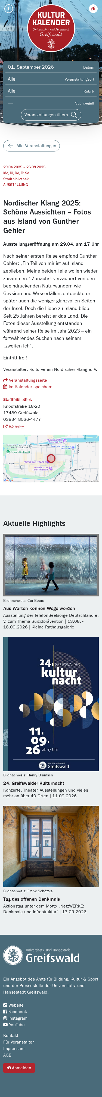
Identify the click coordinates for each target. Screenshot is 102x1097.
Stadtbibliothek (16, 179)
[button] (93, 8)
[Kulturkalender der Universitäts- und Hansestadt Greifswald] (51, 28)
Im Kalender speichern (29, 387)
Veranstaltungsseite (27, 380)
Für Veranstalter (18, 1042)
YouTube (16, 1025)
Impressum (13, 1049)
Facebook (17, 1012)
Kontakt (10, 1035)
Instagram (17, 1018)
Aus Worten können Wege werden (39, 608)
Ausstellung (15, 185)
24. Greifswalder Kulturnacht (33, 783)
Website (16, 427)
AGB (7, 1055)
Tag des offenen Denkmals (31, 899)
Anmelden (21, 1068)
